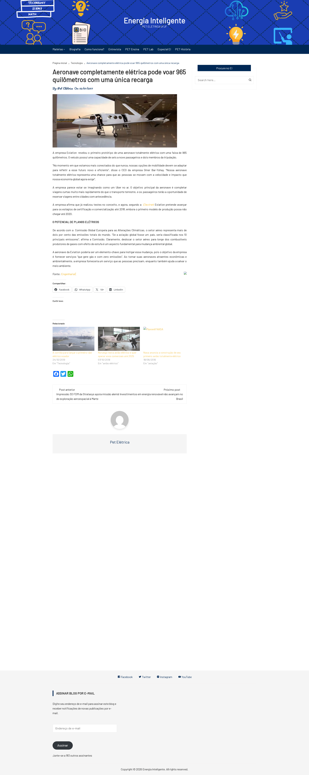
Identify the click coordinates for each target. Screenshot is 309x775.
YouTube (186, 677)
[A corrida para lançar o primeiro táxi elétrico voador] (73, 339)
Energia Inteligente (154, 20)
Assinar (62, 745)
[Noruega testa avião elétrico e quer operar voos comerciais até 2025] (119, 339)
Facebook (126, 677)
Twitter (146, 677)
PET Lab (148, 49)
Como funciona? (94, 49)
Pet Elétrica (65, 88)
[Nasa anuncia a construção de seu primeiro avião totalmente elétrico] (164, 339)
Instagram (166, 677)
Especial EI (164, 49)
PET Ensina (132, 49)
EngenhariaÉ (68, 274)
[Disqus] (120, 509)
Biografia (74, 49)
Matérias (58, 49)
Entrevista (114, 49)
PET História (182, 49)
